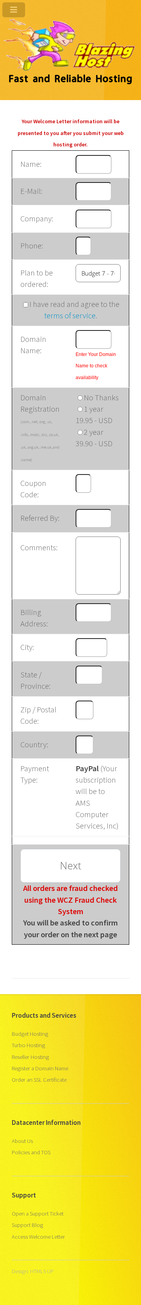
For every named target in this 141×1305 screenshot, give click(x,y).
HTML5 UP (42, 1271)
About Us (22, 1140)
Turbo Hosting (28, 1045)
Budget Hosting (30, 1033)
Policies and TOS (31, 1152)
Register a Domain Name (40, 1068)
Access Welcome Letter (38, 1236)
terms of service (70, 315)
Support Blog (27, 1224)
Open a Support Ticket (37, 1213)
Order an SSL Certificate (39, 1079)
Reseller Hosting (30, 1056)
